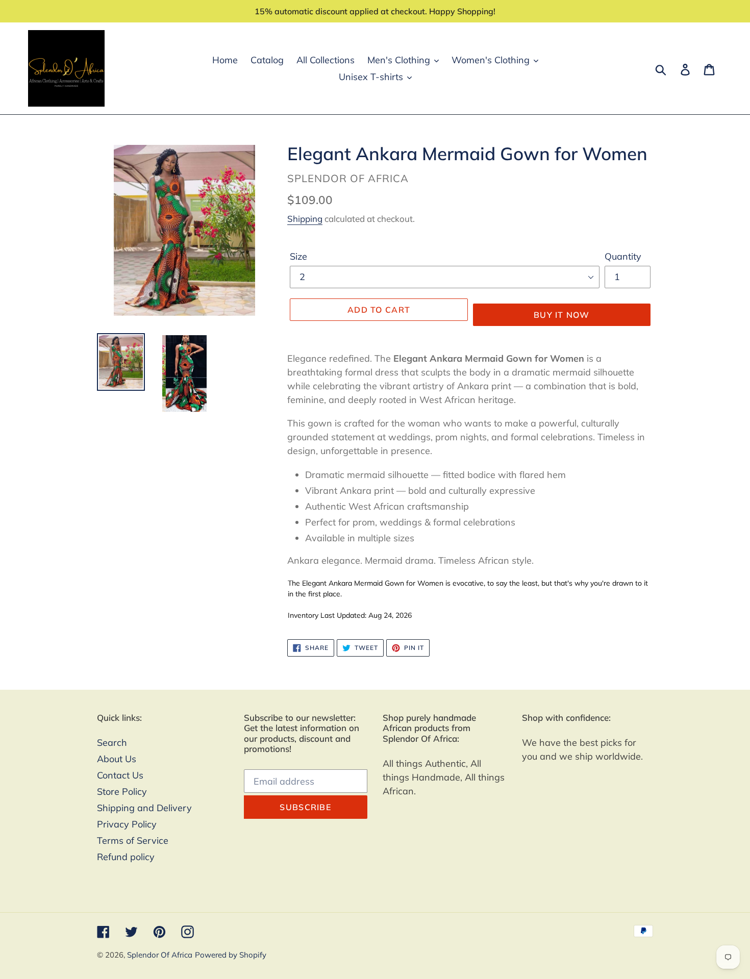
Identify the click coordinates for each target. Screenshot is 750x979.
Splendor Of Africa (159, 955)
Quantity (623, 256)
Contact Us (120, 775)
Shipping (304, 218)
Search (112, 742)
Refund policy (126, 857)
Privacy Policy (127, 824)
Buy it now (562, 315)
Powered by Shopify (230, 955)
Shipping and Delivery (144, 808)
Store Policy (122, 791)
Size (298, 256)
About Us (116, 759)
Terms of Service (132, 840)
